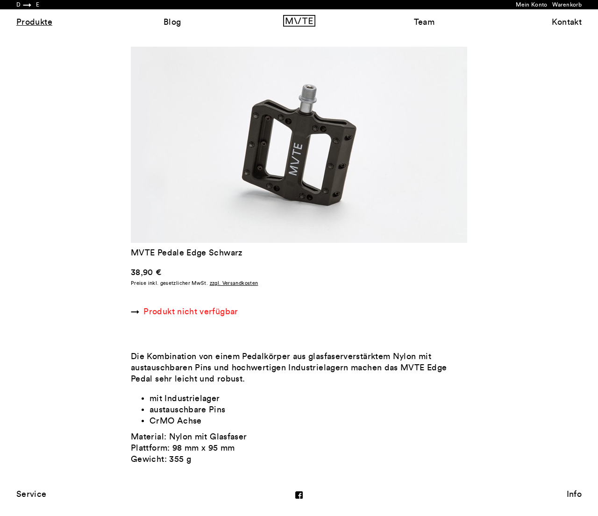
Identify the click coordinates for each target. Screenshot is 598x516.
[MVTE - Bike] (299, 20)
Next (383, 145)
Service (31, 494)
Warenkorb (567, 4)
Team (424, 22)
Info (574, 494)
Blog (172, 22)
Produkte (34, 22)
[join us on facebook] (299, 494)
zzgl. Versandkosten (234, 283)
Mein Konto (532, 4)
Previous (215, 145)
